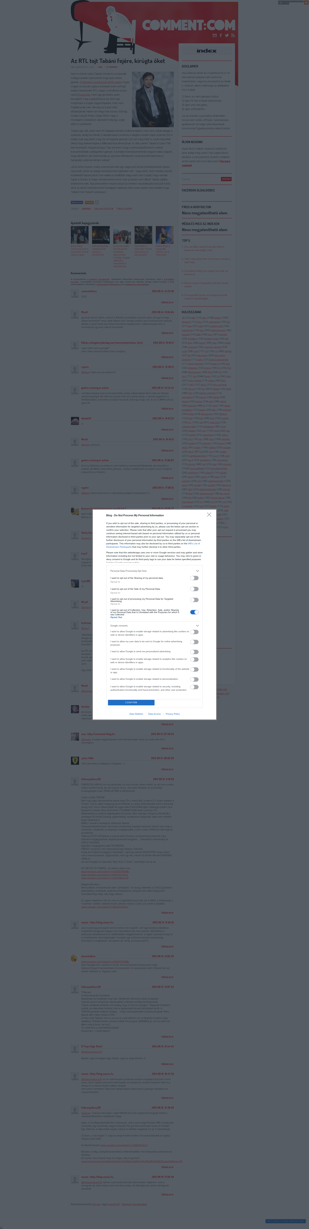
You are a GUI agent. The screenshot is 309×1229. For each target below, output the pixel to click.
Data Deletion (136, 714)
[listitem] (154, 571)
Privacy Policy (173, 714)
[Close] (210, 516)
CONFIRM (131, 702)
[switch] (194, 578)
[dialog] (154, 614)
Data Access (154, 714)
